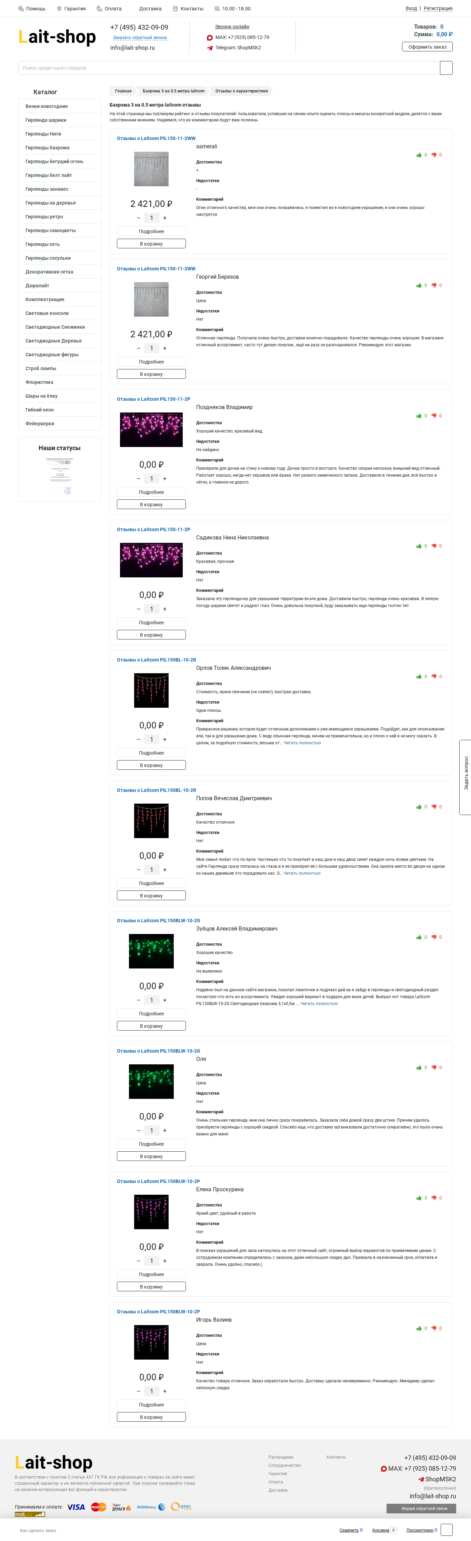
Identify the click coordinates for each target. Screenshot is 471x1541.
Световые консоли (47, 313)
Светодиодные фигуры (52, 354)
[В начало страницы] (447, 1530)
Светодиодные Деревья (54, 341)
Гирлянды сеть (43, 244)
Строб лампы (41, 368)
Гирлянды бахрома (48, 147)
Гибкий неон (40, 409)
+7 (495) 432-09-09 (138, 27)
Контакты (192, 8)
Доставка (150, 8)
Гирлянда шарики (46, 120)
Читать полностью (302, 742)
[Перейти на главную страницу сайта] (57, 37)
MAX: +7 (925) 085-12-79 (241, 37)
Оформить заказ (428, 47)
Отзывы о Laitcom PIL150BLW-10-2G (158, 920)
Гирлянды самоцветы (51, 230)
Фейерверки (40, 423)
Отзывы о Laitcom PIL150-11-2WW (156, 138)
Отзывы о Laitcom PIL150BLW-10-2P (158, 1181)
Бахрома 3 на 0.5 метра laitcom (173, 91)
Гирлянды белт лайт (49, 175)
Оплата (113, 8)
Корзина (380, 1530)
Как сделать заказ (38, 1530)
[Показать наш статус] (59, 476)
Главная (123, 91)
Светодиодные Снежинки (55, 327)
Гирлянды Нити (43, 134)
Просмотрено (420, 1530)
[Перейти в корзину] (407, 31)
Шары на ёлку (42, 396)
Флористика (39, 382)
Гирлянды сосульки (48, 258)
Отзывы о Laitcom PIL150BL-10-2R (156, 660)
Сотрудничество (285, 1465)
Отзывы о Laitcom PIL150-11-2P (153, 399)
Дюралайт (37, 285)
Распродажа (281, 1457)
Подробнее (151, 231)
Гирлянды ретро (44, 216)
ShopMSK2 (440, 1479)
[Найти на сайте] (446, 68)
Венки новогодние (47, 106)
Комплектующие (45, 299)
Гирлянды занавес (47, 189)
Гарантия (75, 8)
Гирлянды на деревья (51, 203)
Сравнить (349, 1530)
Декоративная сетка (49, 272)
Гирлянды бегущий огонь (54, 161)
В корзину (151, 244)
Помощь (36, 8)
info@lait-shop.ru (432, 1496)
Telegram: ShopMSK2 (237, 47)
